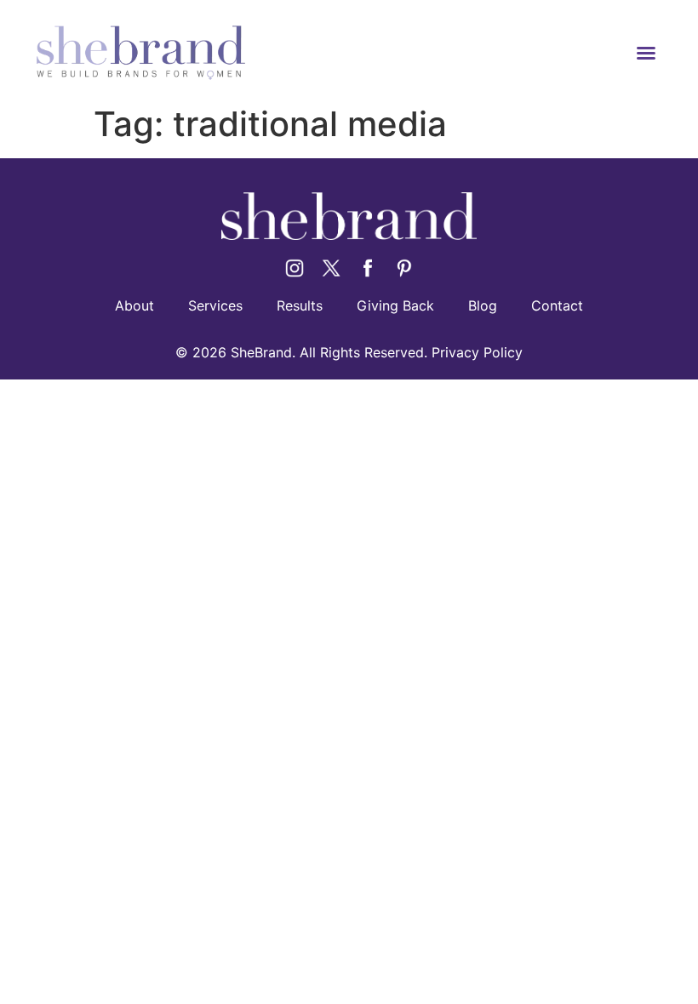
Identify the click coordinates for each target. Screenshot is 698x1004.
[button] (646, 52)
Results (300, 305)
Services (215, 305)
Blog (482, 305)
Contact (557, 305)
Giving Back (395, 305)
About (134, 305)
